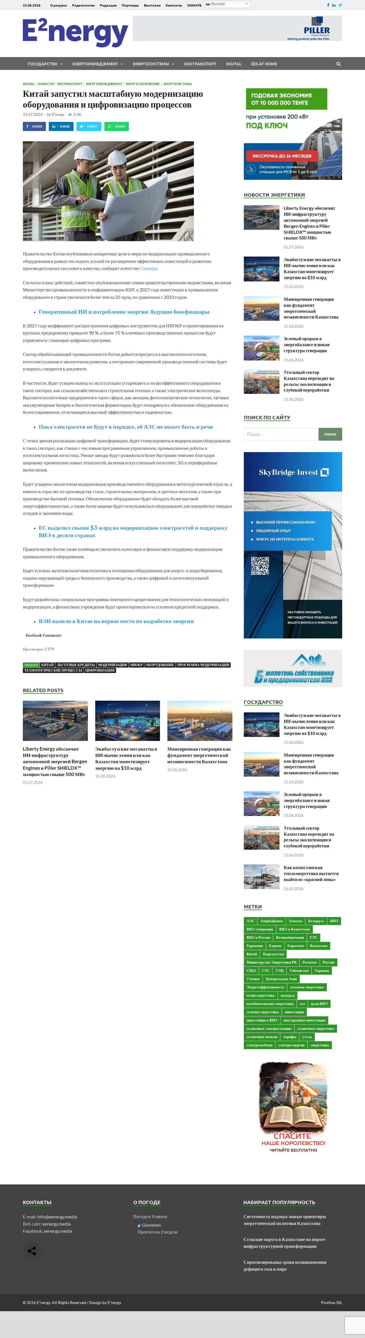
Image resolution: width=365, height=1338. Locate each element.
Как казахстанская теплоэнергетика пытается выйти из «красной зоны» (311, 873)
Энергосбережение (142, 83)
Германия (255, 945)
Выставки (152, 5)
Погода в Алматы (150, 1216)
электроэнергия (291, 1045)
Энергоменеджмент (95, 63)
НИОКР (136, 665)
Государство (43, 63)
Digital (234, 63)
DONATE (194, 5)
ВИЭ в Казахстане (294, 929)
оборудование (160, 665)
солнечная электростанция (269, 1028)
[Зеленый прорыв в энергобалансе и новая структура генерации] (261, 339)
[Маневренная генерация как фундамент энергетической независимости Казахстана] (199, 742)
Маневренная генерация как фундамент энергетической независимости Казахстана (199, 755)
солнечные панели (262, 1036)
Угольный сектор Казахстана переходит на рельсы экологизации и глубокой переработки (309, 380)
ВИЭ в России (258, 937)
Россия (328, 962)
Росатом (310, 962)
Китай (47, 665)
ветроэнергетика (261, 995)
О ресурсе (58, 5)
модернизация (112, 665)
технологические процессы (53, 670)
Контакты (174, 5)
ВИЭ (334, 920)
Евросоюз (295, 945)
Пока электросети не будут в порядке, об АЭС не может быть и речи (126, 426)
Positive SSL (331, 1302)
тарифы (289, 1036)
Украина (322, 970)
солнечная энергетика (315, 1028)
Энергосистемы (151, 63)
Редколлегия (83, 5)
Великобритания (290, 937)
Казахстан (318, 945)
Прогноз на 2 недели (158, 1231)
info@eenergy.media (57, 1216)
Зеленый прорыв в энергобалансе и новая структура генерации (307, 344)
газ (302, 1003)
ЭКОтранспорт (200, 63)
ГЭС (313, 937)
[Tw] (340, 5)
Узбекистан (299, 970)
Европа (275, 945)
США (251, 970)
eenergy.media (56, 1223)
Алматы (295, 920)
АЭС (250, 920)
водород (288, 995)
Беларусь (316, 920)
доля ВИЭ (319, 1003)
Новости (46, 83)
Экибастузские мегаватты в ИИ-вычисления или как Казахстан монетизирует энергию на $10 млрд (126, 758)
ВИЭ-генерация (260, 929)
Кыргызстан (273, 954)
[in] (334, 5)
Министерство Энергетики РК (272, 962)
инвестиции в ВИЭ (262, 1020)
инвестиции (294, 1011)
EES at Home (264, 63)
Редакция (108, 5)
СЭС (265, 970)
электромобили (259, 1045)
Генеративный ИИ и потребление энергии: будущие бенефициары (124, 311)
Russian (217, 4)
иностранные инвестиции (304, 1020)
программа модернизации (203, 665)
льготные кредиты (76, 665)
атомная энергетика (307, 987)
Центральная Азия (281, 978)
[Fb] (328, 5)
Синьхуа (148, 268)
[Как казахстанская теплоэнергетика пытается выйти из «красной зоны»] (261, 867)
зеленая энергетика (263, 1011)
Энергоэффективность (265, 987)
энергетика (320, 1045)
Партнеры (130, 5)
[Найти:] (293, 434)
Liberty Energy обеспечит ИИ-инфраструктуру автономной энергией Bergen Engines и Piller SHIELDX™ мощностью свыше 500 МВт (55, 761)
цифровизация (100, 670)
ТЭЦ (279, 970)
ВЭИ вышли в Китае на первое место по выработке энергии (116, 620)
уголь (307, 1036)
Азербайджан (271, 920)
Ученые (253, 978)
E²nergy (58, 114)
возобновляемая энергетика (270, 1003)
